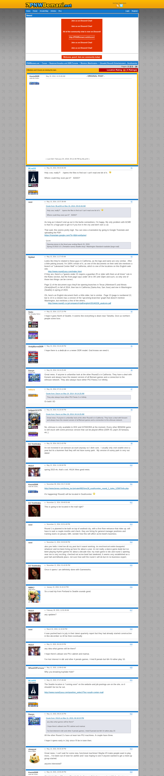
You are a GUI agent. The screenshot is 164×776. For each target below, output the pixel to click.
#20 (131, 667)
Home (28, 11)
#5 (131, 346)
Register (135, 11)
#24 (131, 772)
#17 (131, 610)
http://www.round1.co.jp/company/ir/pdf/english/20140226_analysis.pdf (79, 303)
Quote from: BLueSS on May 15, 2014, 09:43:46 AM (66, 206)
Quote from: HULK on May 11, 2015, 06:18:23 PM (65, 718)
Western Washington (88, 63)
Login (127, 11)
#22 (131, 714)
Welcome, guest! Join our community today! (81, 57)
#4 (131, 311)
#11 (131, 484)
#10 (131, 465)
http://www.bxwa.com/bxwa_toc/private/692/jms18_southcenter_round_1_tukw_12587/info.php (86, 488)
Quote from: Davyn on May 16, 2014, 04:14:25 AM (65, 393)
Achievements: (34, 82)
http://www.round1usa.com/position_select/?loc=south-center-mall (73, 692)
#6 (131, 370)
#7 (131, 389)
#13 (131, 524)
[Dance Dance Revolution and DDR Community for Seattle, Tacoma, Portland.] (49, 7)
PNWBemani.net (32, 63)
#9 (131, 443)
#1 (131, 168)
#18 (131, 629)
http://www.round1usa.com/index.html (65, 271)
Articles (53, 11)
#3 (131, 257)
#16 (131, 587)
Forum (35, 11)
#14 (131, 542)
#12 (131, 502)
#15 (131, 565)
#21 (131, 680)
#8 (131, 410)
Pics (60, 11)
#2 (131, 202)
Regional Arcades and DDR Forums (63, 63)
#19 (131, 644)
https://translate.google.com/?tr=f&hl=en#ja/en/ (65, 235)
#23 (131, 749)
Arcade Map (44, 11)
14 (136, 66)
